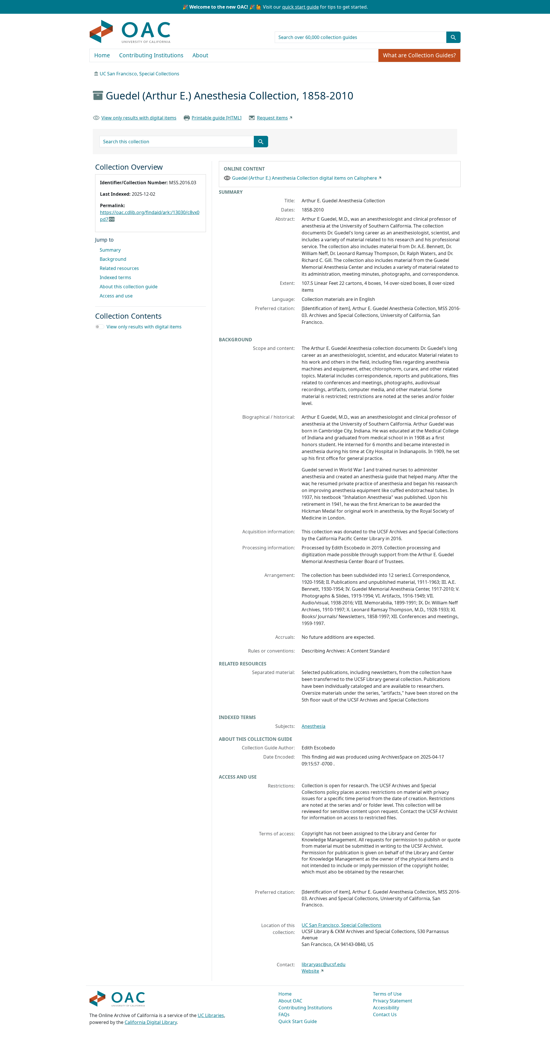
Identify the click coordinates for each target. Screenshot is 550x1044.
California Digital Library (151, 1022)
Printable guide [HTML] (216, 118)
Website (310, 971)
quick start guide (300, 7)
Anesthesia (313, 726)
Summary (110, 250)
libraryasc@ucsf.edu (323, 964)
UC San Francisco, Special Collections (139, 73)
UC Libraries (211, 1015)
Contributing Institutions (151, 55)
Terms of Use (387, 994)
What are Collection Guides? (419, 55)
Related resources (119, 268)
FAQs (284, 1014)
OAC (130, 31)
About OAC (290, 1001)
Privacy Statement (392, 1001)
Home (102, 55)
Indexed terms (115, 277)
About (200, 55)
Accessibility (386, 1007)
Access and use (116, 296)
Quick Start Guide (297, 1021)
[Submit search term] (453, 37)
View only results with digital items (138, 118)
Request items (272, 118)
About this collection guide (129, 286)
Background (113, 259)
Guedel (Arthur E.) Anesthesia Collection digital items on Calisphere (304, 178)
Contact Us (385, 1014)
